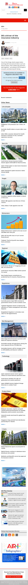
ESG (11, 58)
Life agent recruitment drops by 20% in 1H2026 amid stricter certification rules (16, 516)
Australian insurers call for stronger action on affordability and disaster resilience (13, 349)
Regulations (6, 283)
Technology (5, 356)
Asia (3, 58)
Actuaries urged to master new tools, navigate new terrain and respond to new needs (17, 505)
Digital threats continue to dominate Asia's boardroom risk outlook (13, 452)
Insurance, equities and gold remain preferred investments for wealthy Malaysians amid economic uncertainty (13, 410)
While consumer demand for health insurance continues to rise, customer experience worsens (12, 135)
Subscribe (9, 13)
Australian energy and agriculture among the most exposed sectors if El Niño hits (14, 344)
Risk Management (7, 321)
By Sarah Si (7, 42)
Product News (6, 391)
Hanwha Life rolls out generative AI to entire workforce (11, 379)
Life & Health (6, 107)
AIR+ (2, 26)
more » (3, 140)
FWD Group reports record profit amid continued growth (16, 494)
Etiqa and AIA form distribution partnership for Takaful (13, 420)
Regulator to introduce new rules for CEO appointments (12, 312)
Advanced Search (14, 12)
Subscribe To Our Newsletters (14, 576)
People (6, 58)
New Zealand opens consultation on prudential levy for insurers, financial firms (13, 276)
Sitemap (19, 13)
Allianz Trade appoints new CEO (12, 205)
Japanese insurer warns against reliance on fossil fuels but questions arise (13, 374)
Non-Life (5, 143)
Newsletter (14, 13)
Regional (5, 248)
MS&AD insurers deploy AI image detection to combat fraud (12, 384)
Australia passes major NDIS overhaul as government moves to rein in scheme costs (13, 301)
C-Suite (4, 429)
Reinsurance (6, 213)
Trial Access (14, 82)
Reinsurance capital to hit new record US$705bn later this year (13, 231)
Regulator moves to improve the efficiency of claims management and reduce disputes (14, 307)
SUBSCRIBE (12, 90)
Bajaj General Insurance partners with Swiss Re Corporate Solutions (13, 339)
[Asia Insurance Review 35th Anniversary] (14, 3)
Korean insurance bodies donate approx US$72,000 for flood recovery (13, 161)
